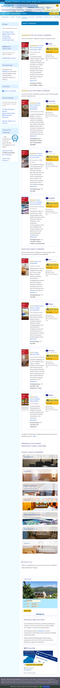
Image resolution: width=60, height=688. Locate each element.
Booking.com (5, 71)
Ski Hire (18, 17)
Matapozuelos (28, 457)
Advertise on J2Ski (7, 150)
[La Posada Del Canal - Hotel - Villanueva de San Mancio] (25, 51)
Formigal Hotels (6, 38)
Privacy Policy (6, 158)
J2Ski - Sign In (55, 13)
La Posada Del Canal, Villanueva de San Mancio (36, 47)
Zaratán (26, 543)
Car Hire (56, 17)
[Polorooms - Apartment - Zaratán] (25, 266)
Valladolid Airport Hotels (9, 58)
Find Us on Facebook (10, 91)
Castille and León (15, 13)
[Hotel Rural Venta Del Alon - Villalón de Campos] (25, 311)
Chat (39, 1)
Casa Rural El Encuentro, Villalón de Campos (36, 155)
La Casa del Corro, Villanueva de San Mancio (36, 202)
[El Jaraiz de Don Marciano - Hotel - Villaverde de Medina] (25, 108)
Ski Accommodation (9, 113)
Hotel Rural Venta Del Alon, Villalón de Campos (37, 308)
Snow (12, 17)
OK (40, 686)
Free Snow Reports (34, 664)
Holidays (31, 17)
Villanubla (27, 500)
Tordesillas (27, 471)
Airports (34, 1)
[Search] (57, 5)
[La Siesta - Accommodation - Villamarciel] (25, 357)
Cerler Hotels (6, 36)
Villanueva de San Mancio (31, 514)
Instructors (48, 17)
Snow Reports (16, 1)
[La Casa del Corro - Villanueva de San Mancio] (25, 205)
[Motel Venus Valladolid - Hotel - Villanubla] (25, 402)
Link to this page (6, 154)
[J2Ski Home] (7, 6)
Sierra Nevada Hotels (8, 40)
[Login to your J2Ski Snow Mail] (40, 657)
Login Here (28, 670)
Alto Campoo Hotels (7, 32)
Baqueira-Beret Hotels (8, 34)
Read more (33, 80)
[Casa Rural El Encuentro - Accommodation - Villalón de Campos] (25, 158)
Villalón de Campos (29, 486)
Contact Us (5, 160)
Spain (8, 13)
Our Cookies (46, 686)
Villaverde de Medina (30, 529)
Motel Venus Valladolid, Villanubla (35, 399)
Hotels (3, 13)
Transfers (38, 17)
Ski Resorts (5, 17)
